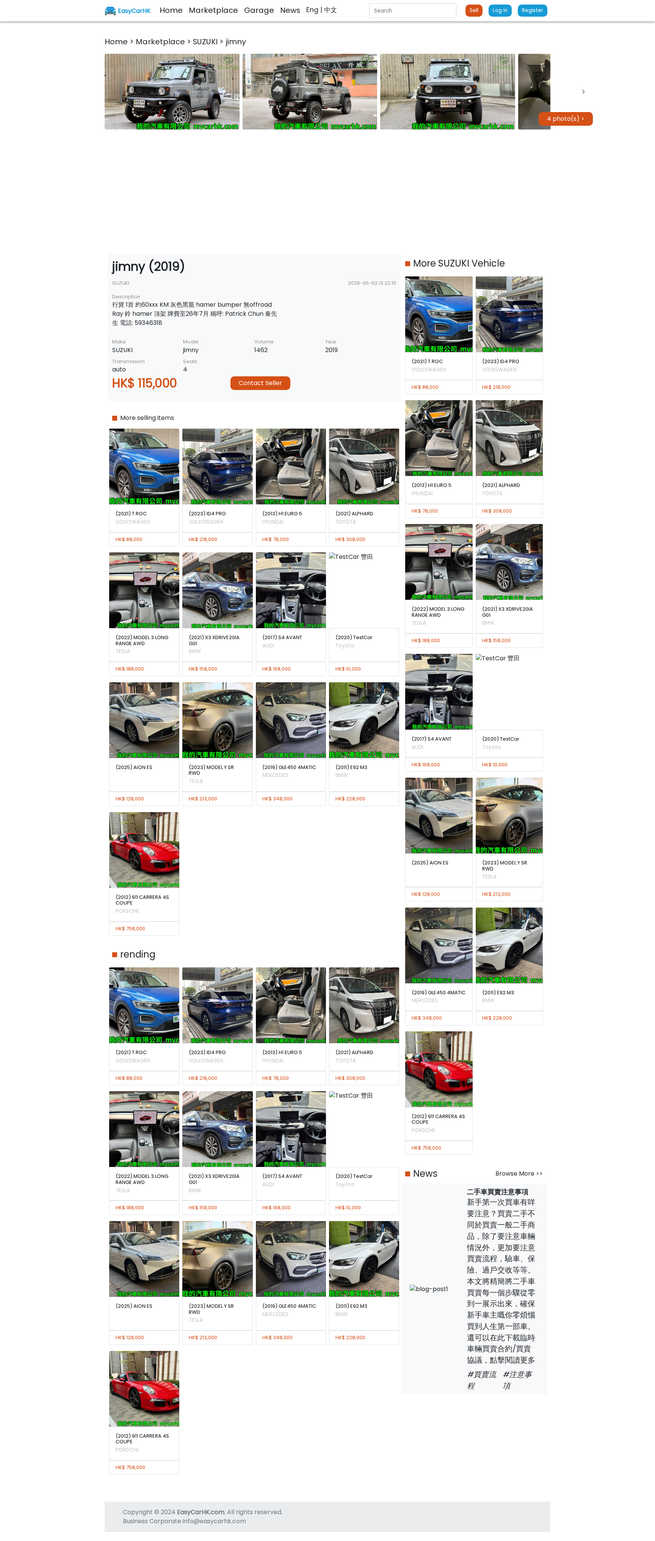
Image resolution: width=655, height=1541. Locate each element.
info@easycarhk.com (214, 1521)
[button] (172, 91)
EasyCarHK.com (200, 1512)
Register (532, 10)
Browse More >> (519, 1173)
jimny (236, 41)
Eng (313, 9)
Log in (500, 10)
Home (117, 41)
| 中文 (328, 9)
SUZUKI (206, 41)
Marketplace (161, 41)
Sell (474, 10)
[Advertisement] (327, 192)
